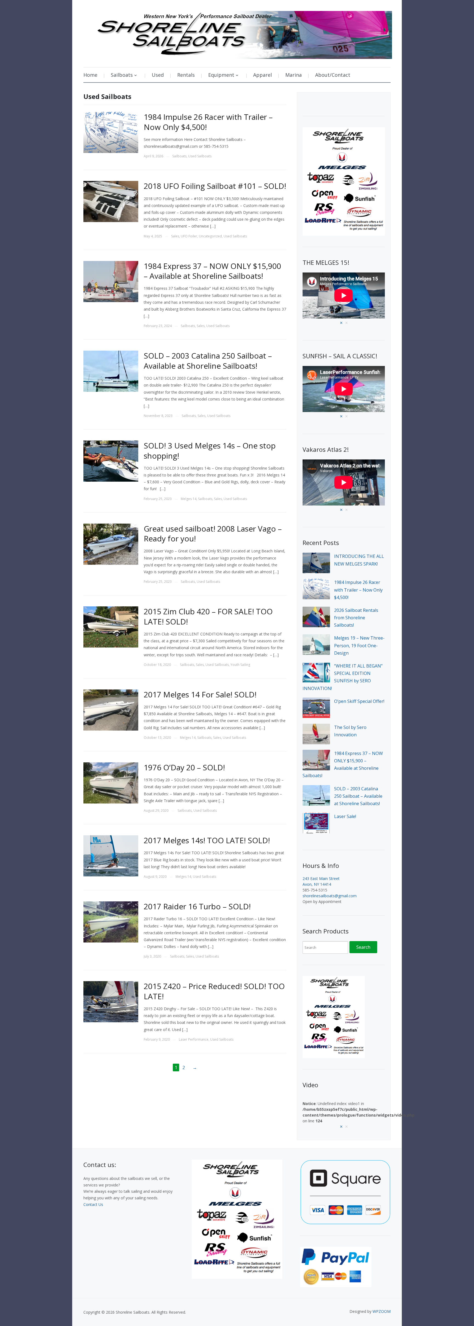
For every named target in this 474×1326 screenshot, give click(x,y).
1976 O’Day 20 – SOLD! (184, 767)
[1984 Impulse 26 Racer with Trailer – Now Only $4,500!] (110, 132)
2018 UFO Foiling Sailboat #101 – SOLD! (215, 186)
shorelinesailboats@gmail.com (330, 895)
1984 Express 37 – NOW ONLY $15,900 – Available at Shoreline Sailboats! (212, 271)
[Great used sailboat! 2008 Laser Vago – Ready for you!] (110, 543)
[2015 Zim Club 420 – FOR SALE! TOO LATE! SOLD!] (110, 626)
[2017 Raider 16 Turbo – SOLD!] (110, 921)
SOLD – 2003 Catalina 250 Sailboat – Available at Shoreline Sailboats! (208, 360)
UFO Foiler (189, 236)
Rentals (186, 75)
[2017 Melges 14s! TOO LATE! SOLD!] (110, 855)
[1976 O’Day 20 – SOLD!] (110, 782)
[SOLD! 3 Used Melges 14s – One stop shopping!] (110, 460)
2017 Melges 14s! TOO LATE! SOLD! (207, 840)
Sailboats (179, 156)
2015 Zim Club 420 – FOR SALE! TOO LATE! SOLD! (208, 616)
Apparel (262, 75)
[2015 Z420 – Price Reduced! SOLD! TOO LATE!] (110, 1001)
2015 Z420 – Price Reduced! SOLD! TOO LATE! (214, 991)
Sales (175, 236)
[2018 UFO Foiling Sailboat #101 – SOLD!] (110, 201)
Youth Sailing (240, 664)
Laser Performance (193, 1039)
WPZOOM (382, 1311)
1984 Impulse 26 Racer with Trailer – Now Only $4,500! (208, 122)
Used (158, 75)
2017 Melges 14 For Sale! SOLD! (200, 694)
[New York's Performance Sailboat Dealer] (237, 33)
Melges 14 (188, 498)
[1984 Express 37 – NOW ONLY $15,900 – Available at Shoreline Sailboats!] (110, 280)
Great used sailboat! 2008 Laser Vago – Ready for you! (213, 533)
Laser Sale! (345, 816)
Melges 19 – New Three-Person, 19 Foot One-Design (359, 645)
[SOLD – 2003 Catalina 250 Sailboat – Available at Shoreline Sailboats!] (110, 370)
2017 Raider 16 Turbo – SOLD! (197, 906)
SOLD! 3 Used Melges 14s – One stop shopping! (210, 450)
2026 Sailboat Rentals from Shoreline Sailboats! (356, 617)
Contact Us (93, 1204)
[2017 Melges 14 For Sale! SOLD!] (110, 709)
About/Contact (332, 75)
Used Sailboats (199, 156)
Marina (293, 75)
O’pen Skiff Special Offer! (359, 701)
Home (90, 75)
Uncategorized (210, 236)
